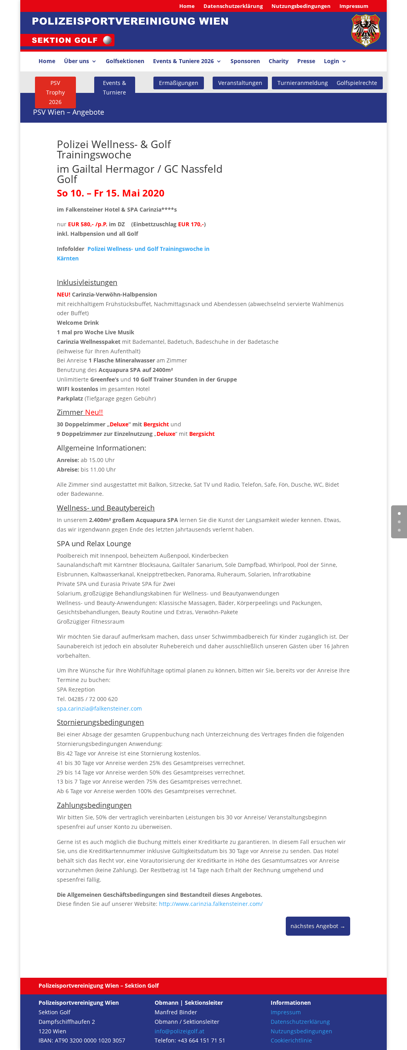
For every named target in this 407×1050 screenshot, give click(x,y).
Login (331, 61)
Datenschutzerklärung (233, 6)
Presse (306, 61)
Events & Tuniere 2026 (183, 61)
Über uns (76, 61)
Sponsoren (245, 61)
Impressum (353, 6)
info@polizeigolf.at (179, 1031)
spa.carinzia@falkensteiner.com (99, 708)
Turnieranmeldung (302, 83)
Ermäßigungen (178, 83)
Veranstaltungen (240, 83)
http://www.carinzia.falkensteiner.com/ (211, 903)
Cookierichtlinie (291, 1040)
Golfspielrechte (357, 83)
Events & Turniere (114, 87)
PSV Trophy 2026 (55, 92)
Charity (279, 61)
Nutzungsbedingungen (301, 6)
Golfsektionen (125, 61)
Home (187, 6)
